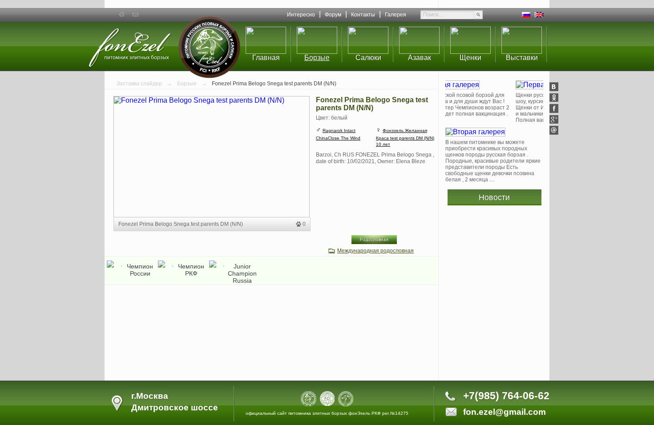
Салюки (368, 57)
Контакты (363, 15)
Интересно (301, 15)
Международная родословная (375, 251)
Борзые (317, 57)
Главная (266, 57)
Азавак (419, 57)
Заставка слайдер (140, 83)
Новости (494, 197)
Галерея (395, 15)
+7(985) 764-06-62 (506, 395)
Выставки (522, 57)
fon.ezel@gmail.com (504, 412)
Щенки (470, 57)
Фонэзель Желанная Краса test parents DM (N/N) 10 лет (405, 137)
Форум (333, 15)
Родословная (374, 239)
